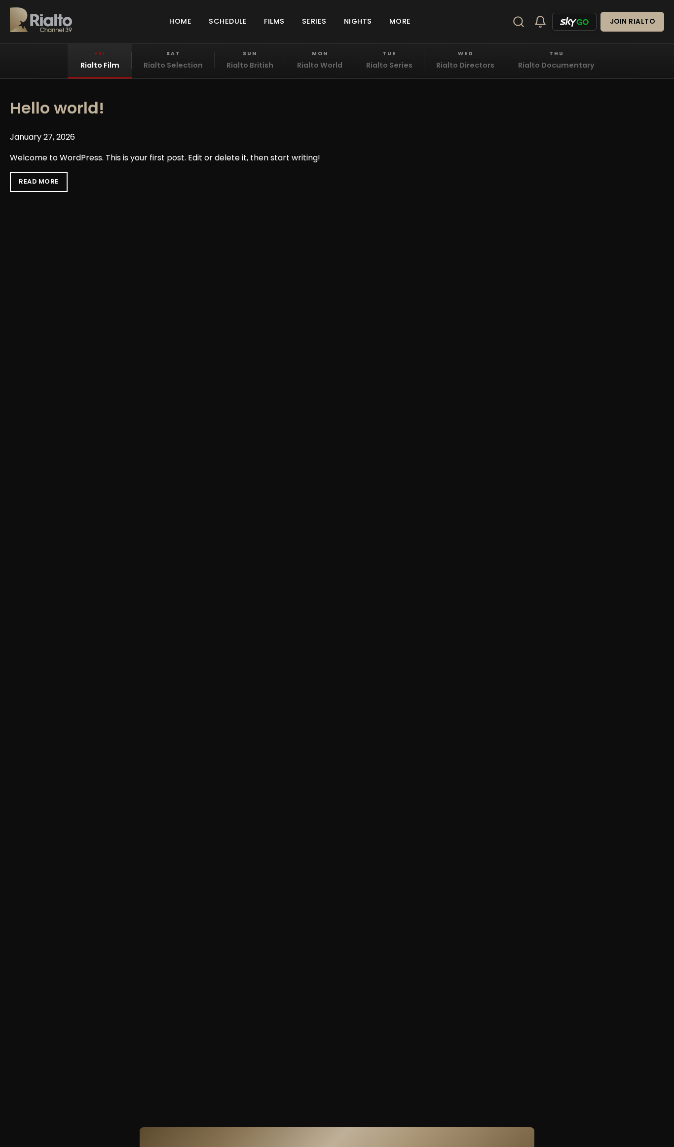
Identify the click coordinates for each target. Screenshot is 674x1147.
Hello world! (57, 108)
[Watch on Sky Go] (574, 22)
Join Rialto (632, 21)
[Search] (518, 22)
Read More (39, 181)
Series (314, 21)
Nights (358, 21)
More (400, 21)
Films (274, 21)
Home (180, 21)
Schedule (228, 21)
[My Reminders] (540, 22)
